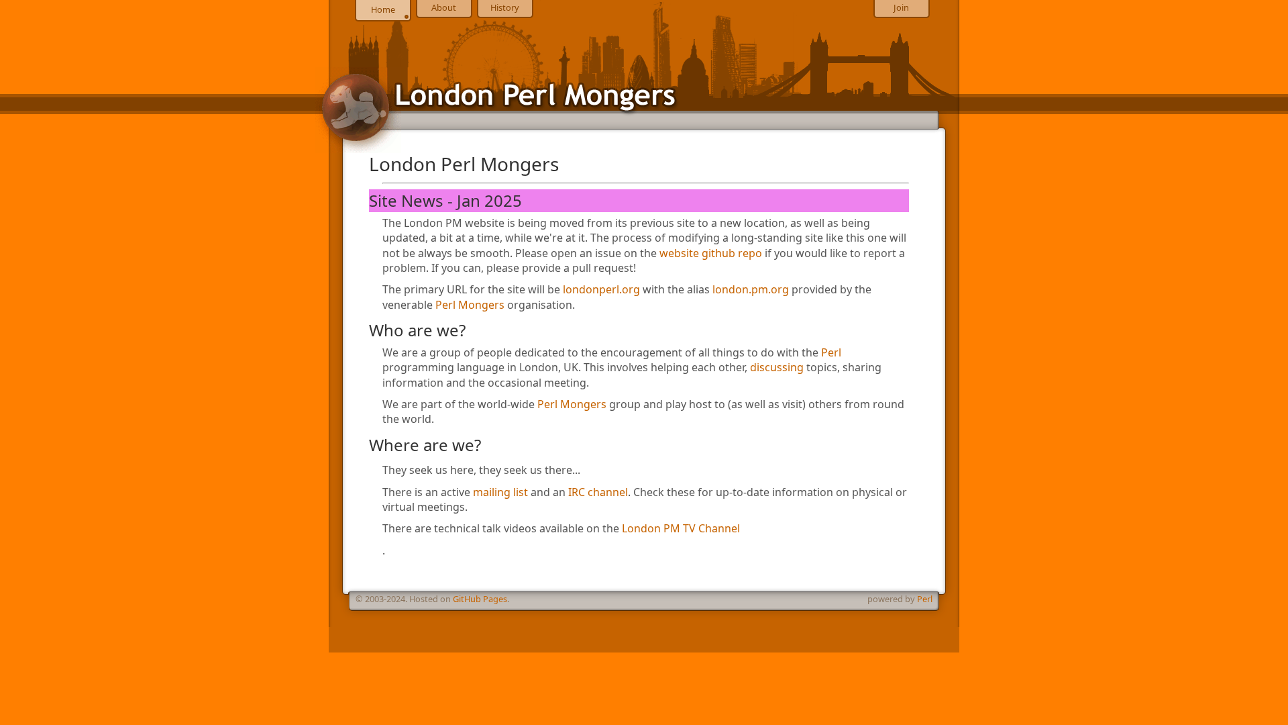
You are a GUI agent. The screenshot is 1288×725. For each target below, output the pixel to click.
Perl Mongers (469, 304)
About (443, 7)
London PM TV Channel (681, 528)
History (504, 7)
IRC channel (598, 492)
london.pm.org (750, 289)
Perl (831, 352)
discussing (777, 367)
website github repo (710, 253)
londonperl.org (601, 289)
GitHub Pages (480, 599)
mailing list (500, 492)
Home (383, 9)
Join (901, 7)
